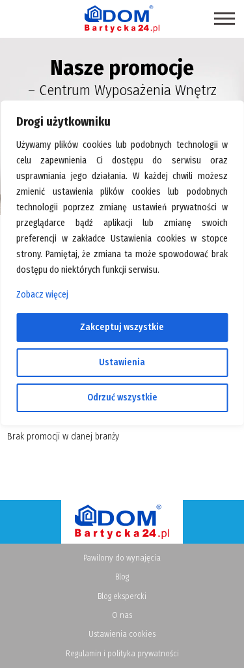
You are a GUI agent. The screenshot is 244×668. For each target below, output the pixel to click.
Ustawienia (122, 362)
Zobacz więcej (42, 294)
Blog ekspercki (122, 596)
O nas (122, 615)
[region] (122, 334)
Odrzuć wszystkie (122, 397)
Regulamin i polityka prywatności (122, 653)
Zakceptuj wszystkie (122, 327)
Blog (122, 576)
